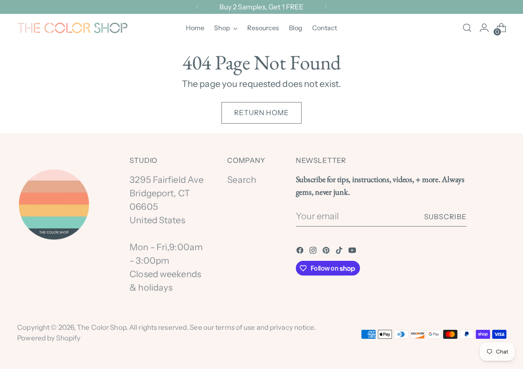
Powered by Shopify (48, 337)
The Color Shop (101, 327)
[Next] (326, 7)
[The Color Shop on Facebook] (301, 251)
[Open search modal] (467, 28)
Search (241, 179)
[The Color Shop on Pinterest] (327, 251)
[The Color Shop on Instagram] (314, 251)
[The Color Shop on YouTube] (353, 251)
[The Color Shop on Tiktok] (340, 251)
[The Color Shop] (72, 27)
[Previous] (197, 7)
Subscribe (445, 216)
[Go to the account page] (484, 28)
